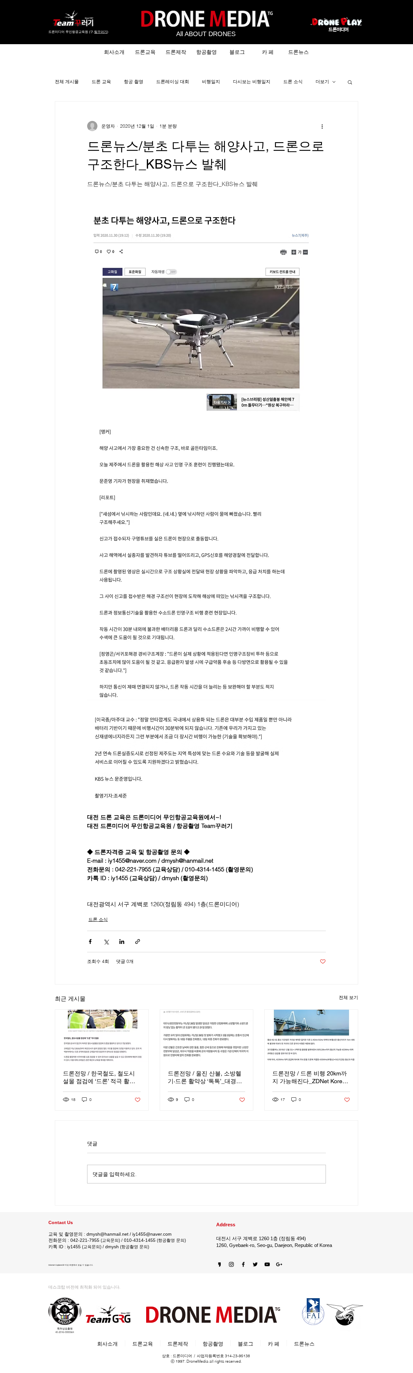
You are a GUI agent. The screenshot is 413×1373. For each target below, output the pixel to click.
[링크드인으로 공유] (122, 941)
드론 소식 (293, 81)
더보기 (322, 81)
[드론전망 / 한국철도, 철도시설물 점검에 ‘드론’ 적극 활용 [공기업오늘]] (101, 1036)
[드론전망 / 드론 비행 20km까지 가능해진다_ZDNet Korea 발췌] (311, 1036)
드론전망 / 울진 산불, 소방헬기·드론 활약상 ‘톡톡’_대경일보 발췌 (205, 1077)
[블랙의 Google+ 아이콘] (279, 1264)
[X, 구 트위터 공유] (106, 941)
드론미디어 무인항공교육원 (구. (71, 32)
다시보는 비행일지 (251, 81)
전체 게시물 (67, 81)
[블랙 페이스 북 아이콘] (243, 1264)
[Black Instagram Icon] (231, 1264)
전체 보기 (348, 997)
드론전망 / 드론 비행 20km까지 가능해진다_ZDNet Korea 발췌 (309, 1077)
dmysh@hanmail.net (107, 1234)
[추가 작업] (322, 126)
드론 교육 (101, 81)
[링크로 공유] (138, 941)
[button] (350, 81)
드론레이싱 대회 (172, 81)
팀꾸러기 (100, 32)
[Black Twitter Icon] (255, 1264)
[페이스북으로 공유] (90, 941)
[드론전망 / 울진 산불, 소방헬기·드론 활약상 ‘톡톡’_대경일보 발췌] (206, 1036)
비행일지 (211, 81)
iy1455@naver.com (152, 1234)
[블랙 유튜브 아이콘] (267, 1264)
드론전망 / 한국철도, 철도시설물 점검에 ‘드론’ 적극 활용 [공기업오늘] (99, 1077)
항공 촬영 (133, 81)
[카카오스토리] (219, 1264)
